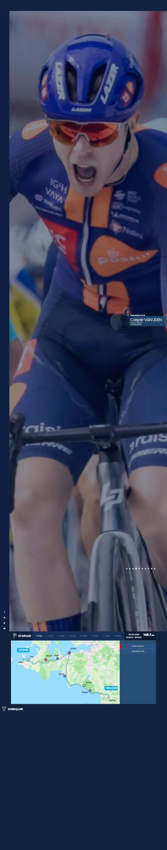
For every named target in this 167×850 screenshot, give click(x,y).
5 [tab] (139, 568)
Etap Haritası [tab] (138, 646)
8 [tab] (148, 568)
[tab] (39, 635)
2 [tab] (129, 568)
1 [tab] (126, 568)
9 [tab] (151, 568)
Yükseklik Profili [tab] (138, 651)
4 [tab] (136, 568)
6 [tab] (142, 568)
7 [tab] (145, 568)
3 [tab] (133, 568)
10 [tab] (154, 568)
